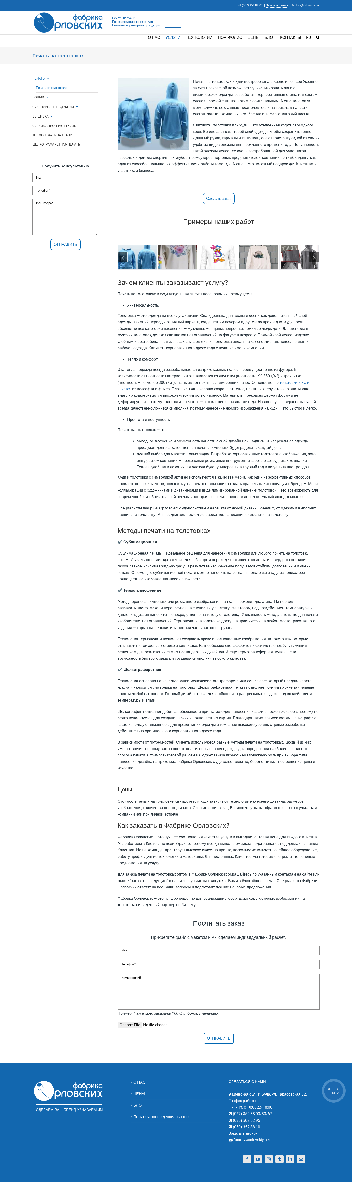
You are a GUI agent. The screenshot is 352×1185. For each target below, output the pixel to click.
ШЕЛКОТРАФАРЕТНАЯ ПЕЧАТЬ (56, 144)
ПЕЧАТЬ (38, 78)
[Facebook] (247, 1159)
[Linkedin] (290, 1159)
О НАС (139, 1082)
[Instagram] (269, 1159)
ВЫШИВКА (40, 116)
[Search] (318, 37)
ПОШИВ (38, 97)
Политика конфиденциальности (161, 1117)
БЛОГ (138, 1105)
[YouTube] (258, 1159)
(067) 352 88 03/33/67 (252, 1113)
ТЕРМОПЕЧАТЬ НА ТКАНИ (52, 135)
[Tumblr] (279, 1159)
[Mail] (301, 1159)
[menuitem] (156, 37)
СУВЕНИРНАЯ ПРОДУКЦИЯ (53, 107)
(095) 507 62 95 (246, 1120)
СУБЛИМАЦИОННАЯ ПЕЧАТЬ (54, 126)
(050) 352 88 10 (246, 1127)
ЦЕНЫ (139, 1094)
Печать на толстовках (51, 88)
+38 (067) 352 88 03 (249, 5)
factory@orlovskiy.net (306, 5)
